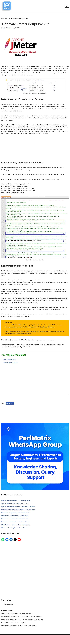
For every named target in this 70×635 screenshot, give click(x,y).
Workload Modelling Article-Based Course (14, 528)
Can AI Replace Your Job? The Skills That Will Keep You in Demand (22, 619)
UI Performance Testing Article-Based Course (15, 525)
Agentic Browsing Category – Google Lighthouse (16, 613)
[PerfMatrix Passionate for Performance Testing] (6, 6)
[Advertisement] (35, 149)
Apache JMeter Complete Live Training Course (15, 500)
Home (2, 18)
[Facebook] (6, 539)
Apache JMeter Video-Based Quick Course (14, 503)
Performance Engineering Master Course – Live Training (18, 626)
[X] (15, 539)
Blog (7, 18)
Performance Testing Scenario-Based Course (15, 522)
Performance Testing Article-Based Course (14, 516)
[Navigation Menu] (67, 6)
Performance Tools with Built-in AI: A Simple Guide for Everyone (21, 616)
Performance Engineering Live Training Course (15, 513)
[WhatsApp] (2, 539)
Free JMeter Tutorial (9, 359)
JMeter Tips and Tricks (10, 362)
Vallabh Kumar (7, 28)
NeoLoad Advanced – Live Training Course (14, 623)
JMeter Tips (9, 403)
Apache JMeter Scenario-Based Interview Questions (18, 506)
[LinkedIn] (11, 539)
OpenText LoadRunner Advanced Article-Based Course (18, 509)
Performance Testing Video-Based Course (14, 519)
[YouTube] (19, 539)
